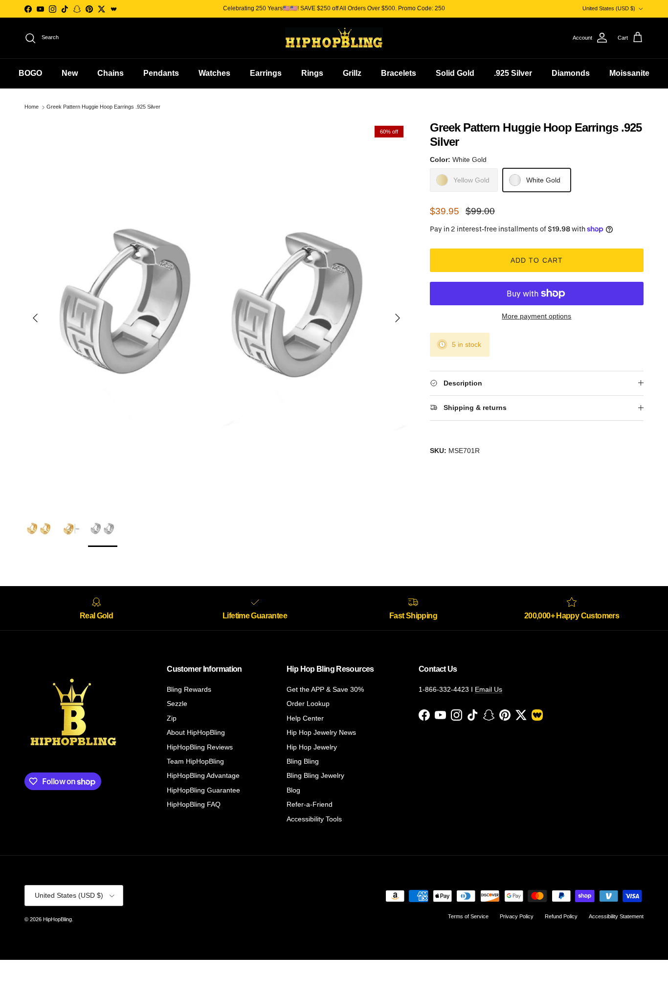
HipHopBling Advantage (203, 775)
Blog (293, 790)
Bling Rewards (189, 689)
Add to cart (537, 260)
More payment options (536, 316)
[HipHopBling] (334, 37)
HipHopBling (57, 919)
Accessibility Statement (616, 916)
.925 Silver (513, 73)
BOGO (30, 73)
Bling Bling (303, 761)
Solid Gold (455, 73)
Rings (312, 73)
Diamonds (571, 73)
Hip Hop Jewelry (312, 747)
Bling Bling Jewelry (315, 775)
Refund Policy (561, 916)
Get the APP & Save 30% (325, 689)
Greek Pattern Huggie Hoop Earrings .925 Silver (103, 107)
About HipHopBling (196, 732)
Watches (214, 73)
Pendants (161, 73)
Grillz (352, 73)
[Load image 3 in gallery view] (216, 313)
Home (31, 107)
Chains (110, 73)
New (70, 73)
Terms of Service (468, 916)
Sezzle (177, 703)
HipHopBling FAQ (194, 804)
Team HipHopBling (195, 761)
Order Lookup (308, 703)
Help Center (305, 718)
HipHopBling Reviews (200, 747)
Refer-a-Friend (310, 804)
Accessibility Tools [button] (314, 819)
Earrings (266, 73)
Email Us (488, 689)
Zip (172, 718)
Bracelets (398, 73)
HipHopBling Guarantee (203, 790)
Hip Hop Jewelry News (321, 732)
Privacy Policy (517, 916)
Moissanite (629, 73)
